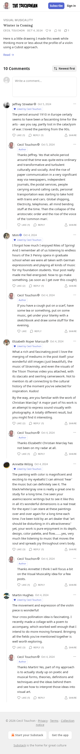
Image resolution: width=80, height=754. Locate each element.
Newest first (67, 68)
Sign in (71, 6)
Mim (15, 235)
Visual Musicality (18, 20)
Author (22, 149)
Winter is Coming (18, 25)
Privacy (43, 721)
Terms (54, 721)
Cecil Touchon (14, 30)
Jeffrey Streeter (22, 104)
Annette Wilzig (22, 464)
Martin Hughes (22, 595)
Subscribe (56, 6)
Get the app (60, 735)
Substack (20, 745)
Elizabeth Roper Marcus (29, 341)
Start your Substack (29, 735)
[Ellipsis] (74, 104)
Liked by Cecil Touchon (29, 108)
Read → (8, 55)
